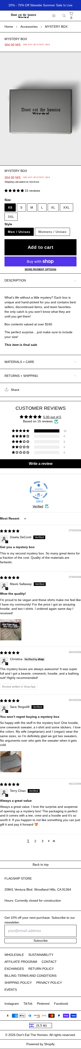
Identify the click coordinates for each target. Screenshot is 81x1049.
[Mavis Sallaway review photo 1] (11, 630)
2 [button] (35, 841)
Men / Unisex (19, 232)
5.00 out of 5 (52, 417)
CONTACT (49, 961)
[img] (9, 531)
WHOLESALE (14, 955)
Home (8, 26)
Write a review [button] (40, 464)
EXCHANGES (14, 968)
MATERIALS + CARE (19, 362)
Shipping (9, 181)
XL (53, 207)
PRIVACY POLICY (49, 982)
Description (15, 280)
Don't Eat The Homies (32, 1035)
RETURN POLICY (41, 968)
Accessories (29, 26)
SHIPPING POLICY (18, 982)
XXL (66, 207)
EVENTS (10, 989)
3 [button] (42, 841)
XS (10, 207)
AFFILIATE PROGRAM (20, 961)
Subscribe (41, 940)
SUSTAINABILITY (40, 955)
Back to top (41, 864)
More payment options (40, 269)
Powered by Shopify (40, 1044)
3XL (11, 216)
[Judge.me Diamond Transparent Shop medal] (39, 490)
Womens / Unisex (52, 232)
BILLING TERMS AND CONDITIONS (30, 975)
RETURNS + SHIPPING (21, 376)
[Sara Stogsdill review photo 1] (11, 761)
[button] (14, 190)
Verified (38, 506)
